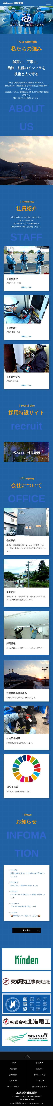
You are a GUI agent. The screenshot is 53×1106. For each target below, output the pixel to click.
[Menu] (48, 4)
